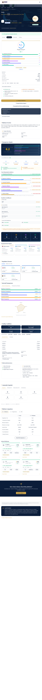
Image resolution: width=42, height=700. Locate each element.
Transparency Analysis (16, 285)
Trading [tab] (20, 37)
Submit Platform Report (21, 103)
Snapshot (3, 387)
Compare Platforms (22, 100)
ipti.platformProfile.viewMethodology (21, 106)
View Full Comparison (20, 437)
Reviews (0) (9, 387)
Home (2, 7)
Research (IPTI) (5, 110)
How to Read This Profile (6, 116)
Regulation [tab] (9, 37)
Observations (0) (16, 387)
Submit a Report (20, 493)
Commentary (23, 387)
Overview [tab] (3, 37)
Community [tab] (15, 37)
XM (21, 411)
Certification (5, 113)
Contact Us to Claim (13, 28)
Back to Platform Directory (7, 517)
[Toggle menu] (40, 2)
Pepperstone (14, 411)
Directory (8, 7)
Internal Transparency (6, 285)
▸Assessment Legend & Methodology (7, 316)
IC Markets (5, 411)
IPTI (5, 7)
